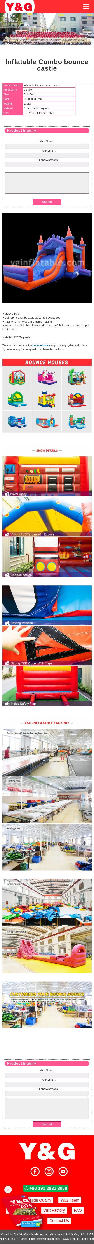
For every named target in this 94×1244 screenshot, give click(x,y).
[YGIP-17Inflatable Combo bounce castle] (47, 302)
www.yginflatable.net (49, 1238)
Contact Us (59, 1220)
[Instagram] (49, 1172)
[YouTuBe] (63, 1172)
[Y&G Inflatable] (47, 1159)
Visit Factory (54, 1210)
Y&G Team (69, 1200)
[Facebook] (35, 1172)
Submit (47, 201)
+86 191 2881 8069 (48, 1188)
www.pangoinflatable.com (78, 1238)
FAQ (78, 1210)
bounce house (41, 345)
